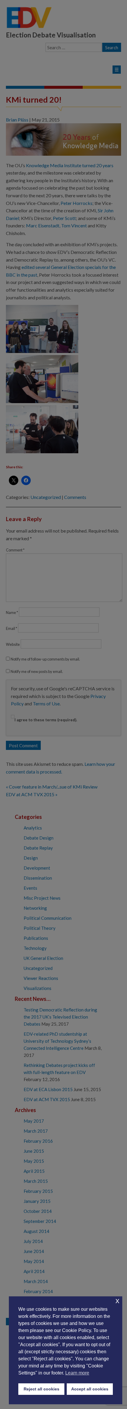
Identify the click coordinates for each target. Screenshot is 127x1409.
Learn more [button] (77, 1372)
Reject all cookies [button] (41, 1389)
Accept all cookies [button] (89, 1389)
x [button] (117, 1300)
